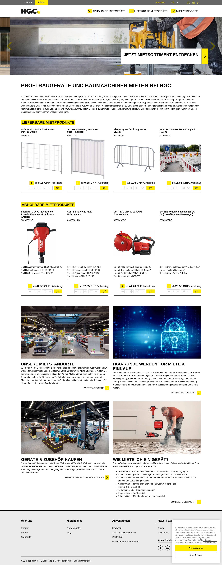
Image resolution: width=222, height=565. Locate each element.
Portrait (25, 528)
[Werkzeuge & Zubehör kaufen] (65, 427)
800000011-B (27, 220)
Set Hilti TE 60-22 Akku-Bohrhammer (80, 213)
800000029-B (120, 220)
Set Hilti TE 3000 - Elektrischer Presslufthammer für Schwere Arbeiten (37, 214)
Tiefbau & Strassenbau (124, 532)
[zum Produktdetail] (41, 158)
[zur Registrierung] (157, 332)
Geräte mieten (74, 528)
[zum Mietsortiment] (157, 427)
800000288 (119, 135)
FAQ (69, 532)
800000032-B (166, 220)
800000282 (72, 135)
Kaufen (28, 2)
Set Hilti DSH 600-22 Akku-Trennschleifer (128, 213)
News (161, 528)
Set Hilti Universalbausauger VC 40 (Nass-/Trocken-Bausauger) (177, 213)
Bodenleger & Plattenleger (125, 541)
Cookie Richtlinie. (209, 543)
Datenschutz (46, 561)
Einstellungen (196, 555)
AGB (23, 561)
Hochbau (117, 528)
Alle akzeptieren (196, 548)
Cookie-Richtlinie (63, 561)
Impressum (33, 561)
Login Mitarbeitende (82, 561)
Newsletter (163, 532)
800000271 (26, 135)
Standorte (26, 537)
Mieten (41, 2)
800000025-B (73, 220)
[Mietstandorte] (65, 332)
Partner (25, 532)
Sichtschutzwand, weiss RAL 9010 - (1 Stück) (83, 130)
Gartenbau (117, 537)
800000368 (165, 135)
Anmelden (160, 2)
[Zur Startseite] (30, 11)
